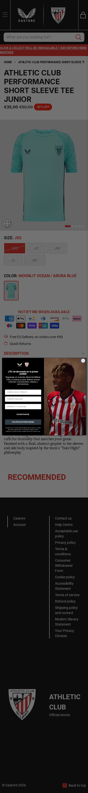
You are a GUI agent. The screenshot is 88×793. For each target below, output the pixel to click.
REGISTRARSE (23, 414)
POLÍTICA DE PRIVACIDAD (23, 422)
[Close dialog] (83, 360)
